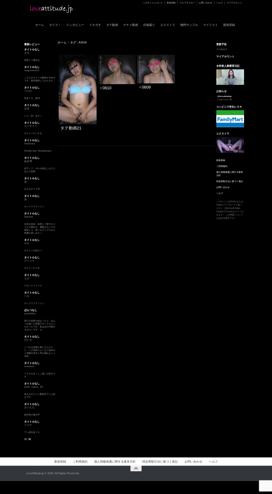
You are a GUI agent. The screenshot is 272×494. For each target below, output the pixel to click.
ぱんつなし (30, 310)
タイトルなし (32, 49)
